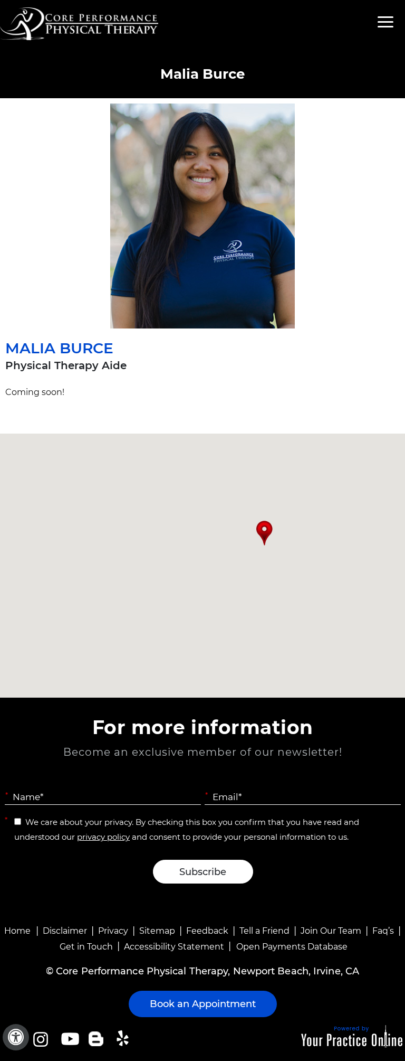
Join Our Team (331, 931)
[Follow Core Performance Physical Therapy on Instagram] (40, 1039)
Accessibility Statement (174, 947)
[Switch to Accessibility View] (16, 1037)
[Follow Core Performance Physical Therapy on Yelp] (124, 1039)
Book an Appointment (203, 1004)
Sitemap (157, 931)
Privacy (113, 931)
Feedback (207, 931)
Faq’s (383, 931)
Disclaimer (65, 931)
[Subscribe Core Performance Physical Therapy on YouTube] (69, 1039)
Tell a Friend (264, 931)
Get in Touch (86, 947)
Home (17, 931)
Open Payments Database (292, 947)
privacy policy (103, 837)
